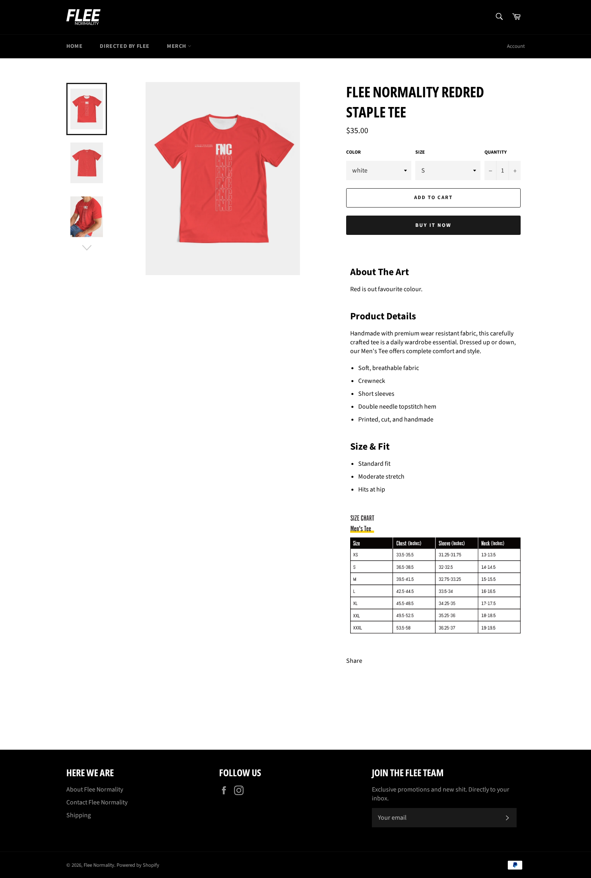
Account (516, 46)
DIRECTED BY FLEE (125, 46)
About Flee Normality (94, 789)
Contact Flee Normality (96, 802)
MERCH (177, 46)
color (353, 152)
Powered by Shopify (138, 865)
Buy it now (433, 225)
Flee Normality (99, 865)
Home (74, 46)
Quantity (495, 152)
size (420, 152)
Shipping (78, 815)
